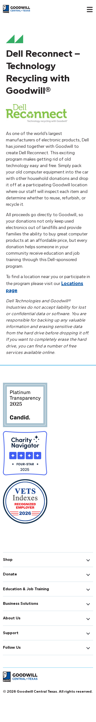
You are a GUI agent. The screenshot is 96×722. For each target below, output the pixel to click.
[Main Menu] (89, 9)
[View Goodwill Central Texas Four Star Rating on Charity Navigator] (25, 454)
